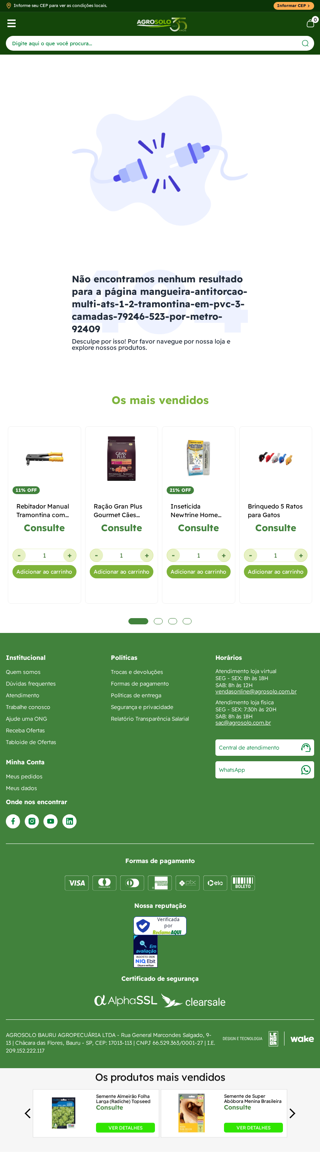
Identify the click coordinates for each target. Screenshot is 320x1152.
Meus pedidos (24, 776)
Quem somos (23, 671)
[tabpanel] (44, 560)
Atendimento (22, 695)
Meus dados (21, 788)
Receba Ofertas (25, 730)
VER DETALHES (125, 1128)
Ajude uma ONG (26, 718)
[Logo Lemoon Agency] (268, 1043)
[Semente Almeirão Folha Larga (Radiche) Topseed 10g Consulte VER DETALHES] (63, 1130)
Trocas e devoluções (137, 671)
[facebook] (13, 821)
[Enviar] (305, 43)
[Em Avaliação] (145, 951)
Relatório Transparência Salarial (150, 718)
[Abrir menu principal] (11, 23)
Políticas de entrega (136, 695)
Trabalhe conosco (28, 707)
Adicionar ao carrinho (44, 571)
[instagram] (32, 821)
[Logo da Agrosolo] (162, 23)
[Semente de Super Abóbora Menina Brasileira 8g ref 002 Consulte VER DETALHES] (191, 1130)
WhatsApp (232, 769)
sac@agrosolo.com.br (243, 722)
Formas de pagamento (140, 683)
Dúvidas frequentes (31, 683)
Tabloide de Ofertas (31, 742)
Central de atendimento (249, 747)
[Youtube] (50, 821)
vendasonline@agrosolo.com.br (256, 691)
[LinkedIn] (69, 821)
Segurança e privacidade (142, 707)
